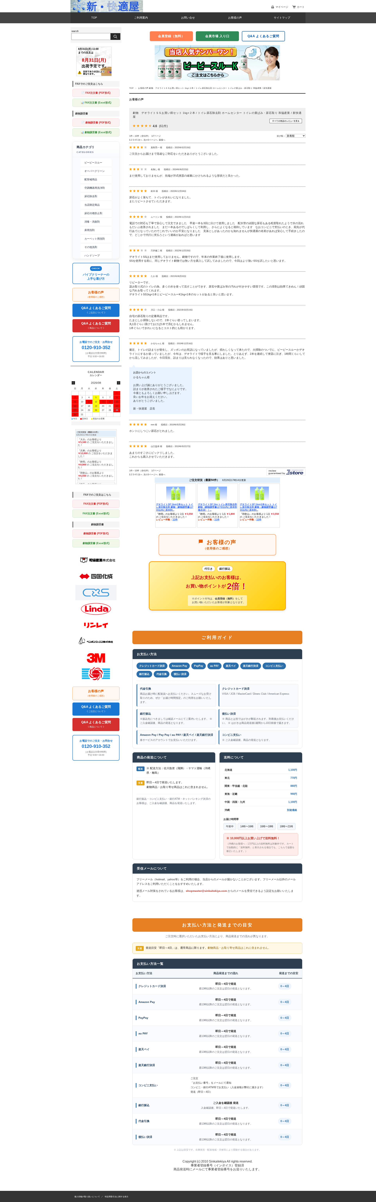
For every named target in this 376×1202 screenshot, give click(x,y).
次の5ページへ (151, 140)
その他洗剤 (90, 247)
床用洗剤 (89, 230)
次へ (140, 140)
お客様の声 (235, 17)
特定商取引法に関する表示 (116, 1197)
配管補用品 (90, 179)
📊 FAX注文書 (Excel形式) (96, 102)
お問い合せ (188, 17)
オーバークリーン (94, 171)
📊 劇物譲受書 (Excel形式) (96, 132)
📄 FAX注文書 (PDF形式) (95, 92)
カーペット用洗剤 (94, 238)
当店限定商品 (92, 204)
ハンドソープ (92, 255)
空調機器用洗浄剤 (94, 187)
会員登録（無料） (171, 36)
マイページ (282, 6)
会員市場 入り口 (217, 36)
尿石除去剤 (90, 196)
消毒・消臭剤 (92, 221)
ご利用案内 (141, 17)
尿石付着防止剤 (93, 213)
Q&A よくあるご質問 (263, 36)
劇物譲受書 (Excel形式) (96, 543)
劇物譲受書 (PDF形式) (96, 533)
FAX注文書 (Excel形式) (96, 513)
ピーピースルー (93, 162)
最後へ (162, 140)
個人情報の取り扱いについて (87, 1197)
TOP (94, 17)
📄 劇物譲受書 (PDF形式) (96, 122)
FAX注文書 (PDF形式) (95, 503)
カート (301, 6)
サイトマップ (282, 17)
